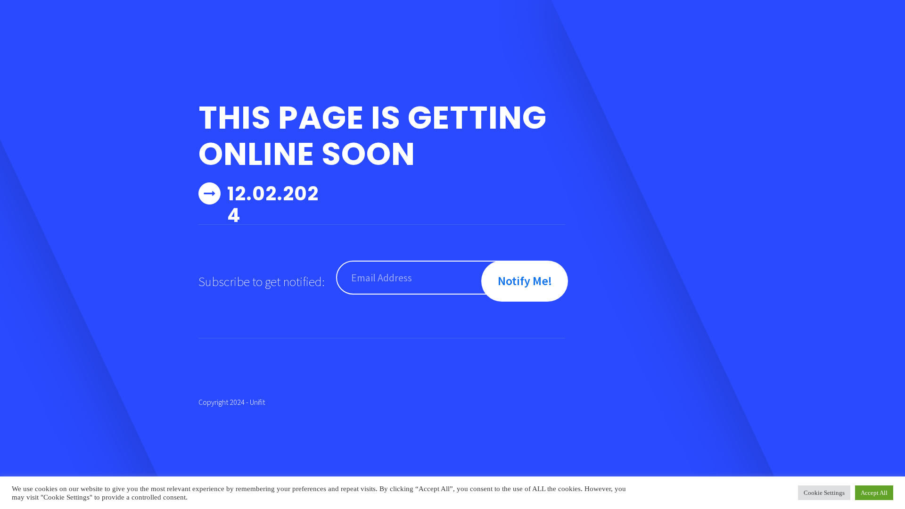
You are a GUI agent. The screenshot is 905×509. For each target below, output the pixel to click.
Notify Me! (525, 280)
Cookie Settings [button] (824, 492)
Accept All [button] (874, 492)
